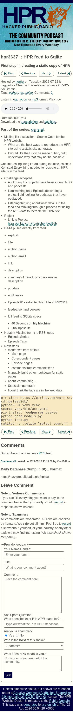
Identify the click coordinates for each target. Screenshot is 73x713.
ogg (15, 99)
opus (23, 99)
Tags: (4, 92)
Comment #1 (8, 461)
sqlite (29, 92)
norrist (20, 81)
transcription (29, 121)
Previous (30, 73)
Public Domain (59, 700)
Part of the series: (15, 129)
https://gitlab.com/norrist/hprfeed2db (32, 223)
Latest (62, 73)
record (58, 502)
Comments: (42, 92)
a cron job (49, 704)
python (13, 92)
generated (30, 704)
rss (22, 92)
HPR (24, 15)
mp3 (35, 99)
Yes (11, 635)
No (22, 635)
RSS (42, 453)
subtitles (50, 121)
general (37, 129)
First (11, 73)
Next (45, 73)
